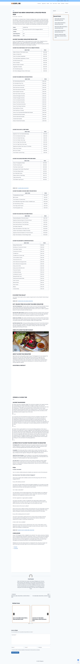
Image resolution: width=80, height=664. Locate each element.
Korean (66, 3)
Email (26, 647)
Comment (14, 634)
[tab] (29, 623)
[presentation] (21, 611)
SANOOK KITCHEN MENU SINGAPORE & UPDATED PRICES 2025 (39, 619)
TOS (67, 0)
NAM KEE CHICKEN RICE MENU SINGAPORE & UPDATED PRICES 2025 (60, 36)
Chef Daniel (15, 16)
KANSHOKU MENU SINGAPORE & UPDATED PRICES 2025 (20, 596)
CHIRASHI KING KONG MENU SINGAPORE (25, 301)
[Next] (48, 614)
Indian (48, 3)
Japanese (44, 3)
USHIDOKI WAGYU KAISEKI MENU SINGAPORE (26, 530)
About (58, 0)
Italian (59, 3)
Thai (51, 3)
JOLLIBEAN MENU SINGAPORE (23, 188)
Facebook (16, 548)
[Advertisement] (61, 47)
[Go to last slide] (14, 614)
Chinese (39, 3)
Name (13, 647)
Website (15, 546)
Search (54, 10)
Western (62, 3)
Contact (61, 0)
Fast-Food (55, 3)
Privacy (65, 0)
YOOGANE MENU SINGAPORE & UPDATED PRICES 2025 (41, 596)
